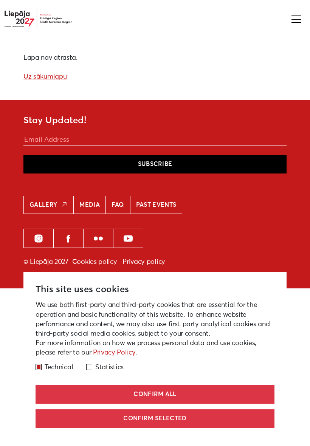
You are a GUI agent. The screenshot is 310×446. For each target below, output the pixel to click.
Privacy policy (143, 262)
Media (89, 205)
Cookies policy (94, 262)
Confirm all (155, 394)
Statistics (109, 367)
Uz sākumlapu (45, 76)
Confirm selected (154, 418)
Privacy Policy (114, 352)
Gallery (43, 205)
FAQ (118, 205)
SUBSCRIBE (155, 164)
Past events (156, 205)
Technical (59, 367)
